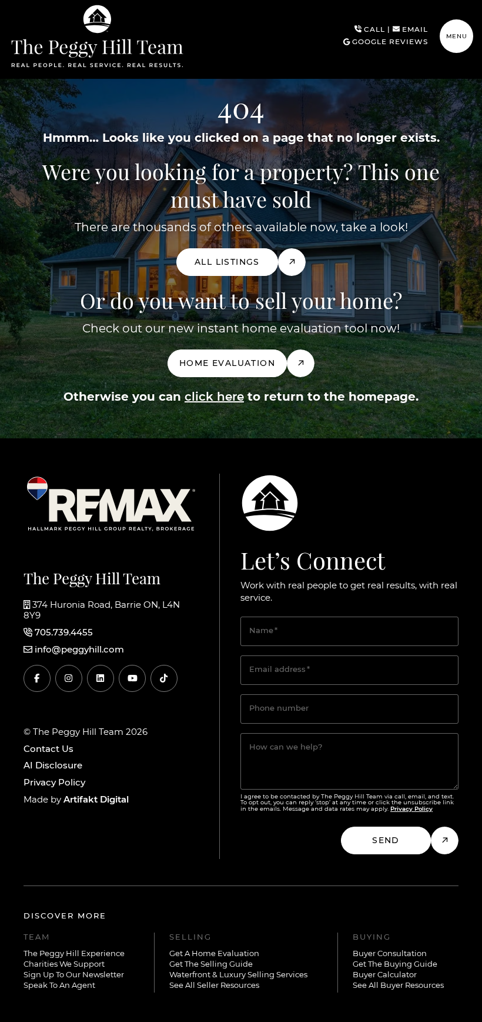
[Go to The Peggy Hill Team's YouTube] (132, 678)
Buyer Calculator (385, 975)
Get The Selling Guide (211, 964)
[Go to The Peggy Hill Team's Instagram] (68, 678)
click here (214, 397)
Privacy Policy (54, 783)
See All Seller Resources (214, 985)
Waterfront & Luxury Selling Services (238, 975)
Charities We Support (64, 964)
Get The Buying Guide (395, 964)
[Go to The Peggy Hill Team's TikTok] (164, 678)
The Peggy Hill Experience (74, 954)
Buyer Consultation (390, 954)
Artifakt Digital (96, 800)
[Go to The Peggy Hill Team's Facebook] (37, 678)
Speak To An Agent (59, 985)
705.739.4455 (64, 633)
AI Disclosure (53, 766)
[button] (456, 36)
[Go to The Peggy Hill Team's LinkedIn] (100, 678)
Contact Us (48, 749)
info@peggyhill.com (79, 650)
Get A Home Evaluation (214, 954)
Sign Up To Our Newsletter (74, 975)
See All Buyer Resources (398, 985)
